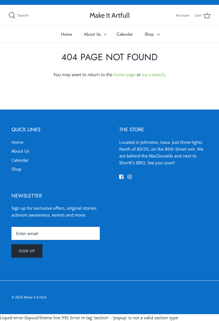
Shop (149, 34)
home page (124, 74)
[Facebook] (121, 177)
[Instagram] (129, 177)
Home (66, 34)
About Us (92, 34)
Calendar (125, 34)
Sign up (27, 250)
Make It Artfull (35, 297)
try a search (153, 74)
